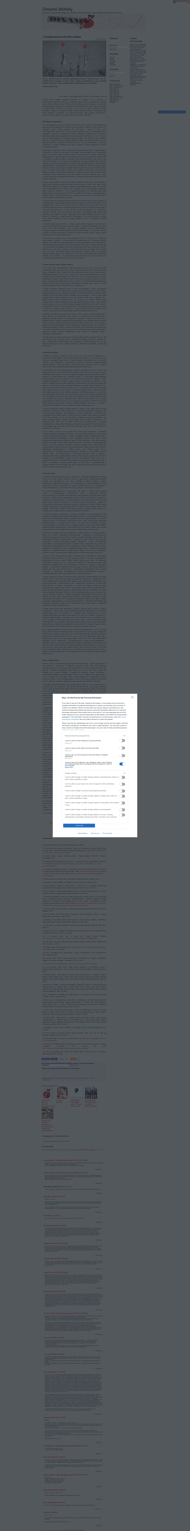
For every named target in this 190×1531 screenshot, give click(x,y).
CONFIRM (79, 825)
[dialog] (95, 765)
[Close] (133, 698)
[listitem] (95, 736)
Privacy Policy (107, 833)
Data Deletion (82, 833)
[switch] (122, 740)
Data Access (95, 833)
